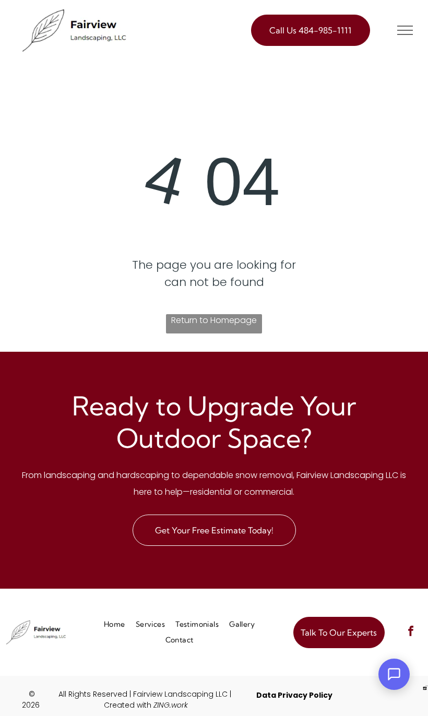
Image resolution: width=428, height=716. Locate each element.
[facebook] (411, 632)
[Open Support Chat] (394, 674)
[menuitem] (114, 624)
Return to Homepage (214, 320)
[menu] (405, 30)
